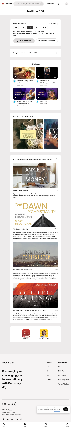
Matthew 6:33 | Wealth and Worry (25, 82)
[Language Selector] (58, 4)
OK (66, 409)
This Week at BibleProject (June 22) (49, 82)
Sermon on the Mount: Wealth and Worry (25, 103)
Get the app (50, 3)
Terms (13, 412)
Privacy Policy (6, 412)
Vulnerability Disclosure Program (11, 414)
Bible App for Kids (44, 338)
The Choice (46, 101)
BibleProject (20, 85)
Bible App (26, 338)
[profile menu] (65, 4)
